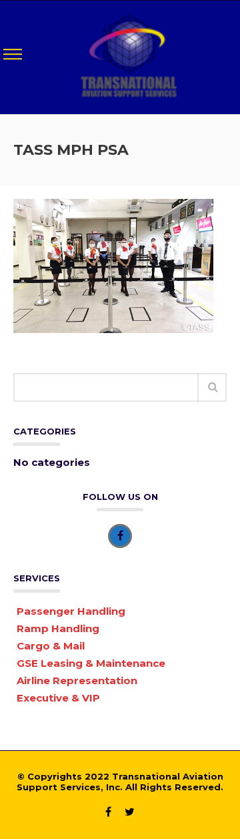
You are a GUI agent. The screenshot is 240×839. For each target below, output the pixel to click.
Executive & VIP (58, 697)
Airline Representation (77, 680)
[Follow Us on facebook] (120, 536)
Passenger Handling (71, 611)
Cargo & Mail (51, 645)
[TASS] (129, 55)
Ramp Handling (58, 628)
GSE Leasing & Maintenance (91, 663)
